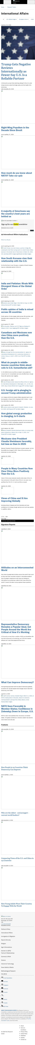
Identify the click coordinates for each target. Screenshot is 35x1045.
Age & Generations (6, 947)
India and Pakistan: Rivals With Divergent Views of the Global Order (17, 286)
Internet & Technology (7, 964)
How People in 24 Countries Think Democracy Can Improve (14, 768)
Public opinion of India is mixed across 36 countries (17, 310)
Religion (3, 943)
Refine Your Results (5, 240)
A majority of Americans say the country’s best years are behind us (15, 214)
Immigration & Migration (8, 936)
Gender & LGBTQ (6, 951)
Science (3, 960)
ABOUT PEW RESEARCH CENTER (9, 1010)
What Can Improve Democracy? (17, 682)
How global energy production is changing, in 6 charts (16, 415)
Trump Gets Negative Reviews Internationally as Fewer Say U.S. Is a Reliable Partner (16, 71)
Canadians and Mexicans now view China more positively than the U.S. (16, 335)
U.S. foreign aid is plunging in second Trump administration (16, 391)
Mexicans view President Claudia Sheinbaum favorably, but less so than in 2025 (16, 441)
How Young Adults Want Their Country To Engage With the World (16, 904)
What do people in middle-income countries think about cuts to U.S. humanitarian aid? (16, 365)
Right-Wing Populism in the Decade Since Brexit (15, 129)
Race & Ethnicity (6, 940)
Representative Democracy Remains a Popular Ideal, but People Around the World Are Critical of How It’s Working (16, 628)
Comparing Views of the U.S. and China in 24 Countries (17, 859)
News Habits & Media (7, 967)
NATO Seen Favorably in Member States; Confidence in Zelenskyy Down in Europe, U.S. (17, 709)
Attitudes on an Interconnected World (17, 569)
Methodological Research (8, 971)
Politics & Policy (5, 929)
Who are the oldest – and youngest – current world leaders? (15, 814)
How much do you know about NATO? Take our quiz (16, 174)
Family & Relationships (7, 953)
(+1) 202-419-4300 (6, 924)
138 (6, 516)
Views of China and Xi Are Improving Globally (14, 499)
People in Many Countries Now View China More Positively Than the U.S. (17, 471)
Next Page (4, 518)
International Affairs (6, 933)
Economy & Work (6, 956)
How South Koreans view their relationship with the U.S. (16, 259)
